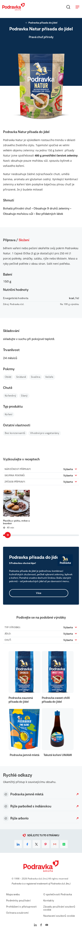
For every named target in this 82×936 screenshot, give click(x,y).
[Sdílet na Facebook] (27, 844)
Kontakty (48, 900)
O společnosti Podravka (57, 894)
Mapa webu (13, 894)
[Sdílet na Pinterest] (45, 844)
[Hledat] (68, 7)
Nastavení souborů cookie (59, 916)
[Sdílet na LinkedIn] (18, 844)
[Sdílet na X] (36, 844)
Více (38, 593)
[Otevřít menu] (77, 7)
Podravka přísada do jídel (42, 22)
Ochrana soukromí (17, 913)
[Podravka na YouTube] (46, 925)
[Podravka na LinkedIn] (35, 925)
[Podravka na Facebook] (41, 925)
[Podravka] (13, 9)
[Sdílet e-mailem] (55, 844)
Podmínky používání (18, 900)
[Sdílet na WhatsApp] (64, 844)
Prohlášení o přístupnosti (21, 906)
